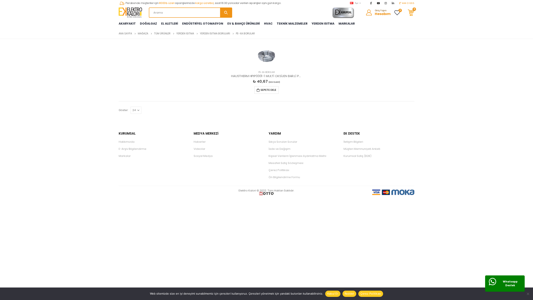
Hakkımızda (126, 142)
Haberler (200, 142)
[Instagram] (386, 3)
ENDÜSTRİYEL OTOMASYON (202, 23)
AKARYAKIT (127, 23)
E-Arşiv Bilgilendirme (132, 149)
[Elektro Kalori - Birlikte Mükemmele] (131, 12)
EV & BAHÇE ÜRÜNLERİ (243, 23)
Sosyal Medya (203, 156)
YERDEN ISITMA (323, 23)
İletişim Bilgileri (353, 142)
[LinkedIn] (393, 3)
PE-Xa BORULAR (266, 72)
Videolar (199, 149)
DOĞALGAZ (148, 23)
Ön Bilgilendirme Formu (284, 177)
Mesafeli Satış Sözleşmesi (286, 163)
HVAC (268, 23)
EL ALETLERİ (169, 23)
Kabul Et (332, 293)
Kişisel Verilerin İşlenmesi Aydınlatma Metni (297, 156)
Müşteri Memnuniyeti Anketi (362, 149)
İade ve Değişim (279, 149)
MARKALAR (347, 23)
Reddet (349, 293)
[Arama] (226, 12)
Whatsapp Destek (510, 283)
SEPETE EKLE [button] (268, 90)
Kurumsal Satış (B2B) (357, 156)
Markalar (125, 156)
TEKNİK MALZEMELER (292, 23)
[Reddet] (528, 294)
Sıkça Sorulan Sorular (283, 142)
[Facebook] (371, 3)
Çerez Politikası (279, 170)
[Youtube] (378, 3)
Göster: (123, 110)
